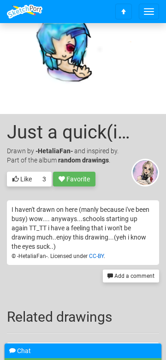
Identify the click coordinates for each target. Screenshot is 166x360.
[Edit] (92, 44)
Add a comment (133, 276)
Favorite (77, 179)
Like (25, 179)
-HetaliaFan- (54, 151)
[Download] (116, 44)
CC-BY (96, 256)
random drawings (83, 160)
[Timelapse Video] (140, 44)
